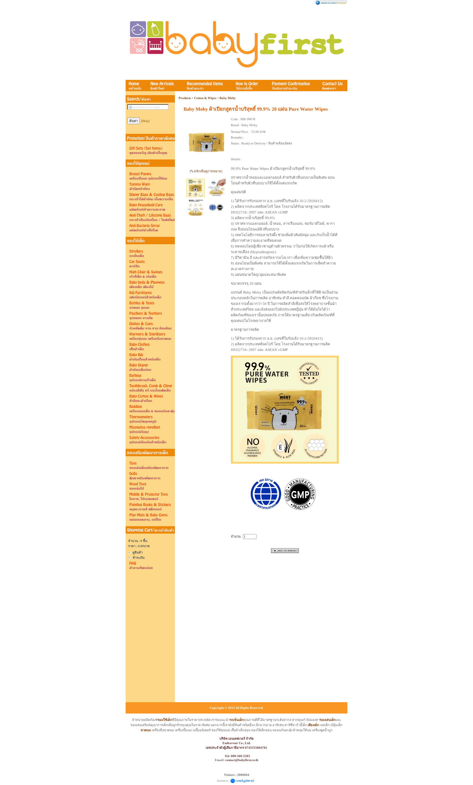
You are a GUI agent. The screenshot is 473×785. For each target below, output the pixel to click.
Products (185, 98)
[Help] (145, 121)
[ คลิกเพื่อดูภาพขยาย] (206, 171)
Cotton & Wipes (205, 98)
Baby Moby (228, 98)
